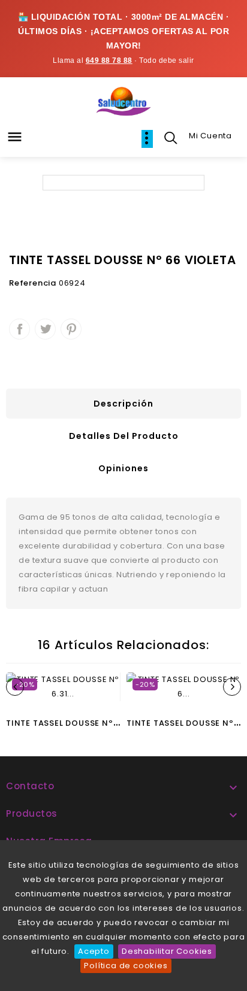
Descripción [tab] (123, 404)
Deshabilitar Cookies (167, 951)
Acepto (94, 951)
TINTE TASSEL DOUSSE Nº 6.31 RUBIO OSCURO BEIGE (116, 723)
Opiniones (123, 468)
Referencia (32, 283)
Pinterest (71, 329)
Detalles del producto (124, 436)
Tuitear (45, 329)
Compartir (19, 329)
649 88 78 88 (109, 60)
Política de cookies (125, 965)
